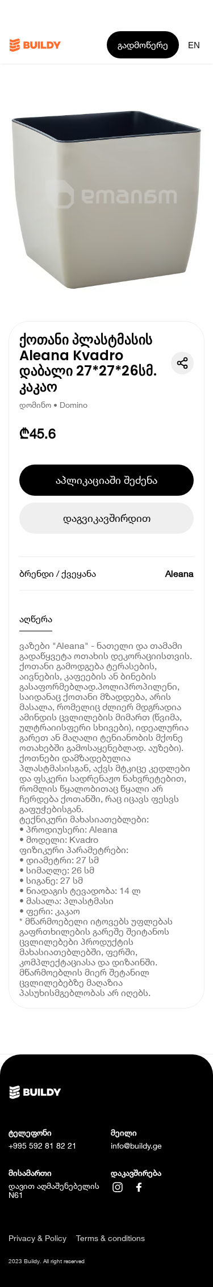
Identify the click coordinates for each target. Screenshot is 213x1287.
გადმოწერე (143, 44)
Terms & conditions (110, 1238)
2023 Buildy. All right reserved (47, 1261)
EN (194, 45)
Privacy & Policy (37, 1238)
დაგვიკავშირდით (107, 518)
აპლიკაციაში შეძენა (106, 480)
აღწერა (35, 618)
